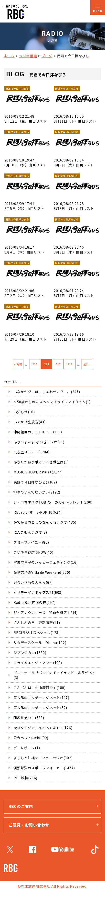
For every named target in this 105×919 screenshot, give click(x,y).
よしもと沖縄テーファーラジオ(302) (43, 757)
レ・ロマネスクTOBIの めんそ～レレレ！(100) (53, 502)
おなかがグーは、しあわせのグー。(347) (46, 391)
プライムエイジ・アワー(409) (37, 662)
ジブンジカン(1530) (29, 652)
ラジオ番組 (28, 55)
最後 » (87, 364)
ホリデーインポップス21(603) (38, 592)
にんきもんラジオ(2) (30, 532)
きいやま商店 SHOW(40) (33, 552)
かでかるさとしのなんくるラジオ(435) (44, 522)
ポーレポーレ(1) (26, 747)
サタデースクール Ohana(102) (39, 642)
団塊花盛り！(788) (28, 717)
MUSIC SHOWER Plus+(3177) (38, 472)
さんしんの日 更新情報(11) (36, 622)
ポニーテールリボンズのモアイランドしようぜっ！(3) (54, 675)
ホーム (9, 55)
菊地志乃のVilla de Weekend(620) (41, 572)
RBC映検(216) (25, 777)
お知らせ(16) (24, 411)
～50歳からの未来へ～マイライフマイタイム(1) (52, 401)
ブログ (47, 55)
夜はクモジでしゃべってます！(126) (42, 727)
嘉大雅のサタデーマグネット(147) (41, 697)
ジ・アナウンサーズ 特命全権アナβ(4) (45, 612)
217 (58, 364)
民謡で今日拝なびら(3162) (35, 482)
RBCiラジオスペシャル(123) (36, 632)
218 (70, 364)
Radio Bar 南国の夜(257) (34, 602)
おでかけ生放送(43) (29, 421)
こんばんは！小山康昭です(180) (39, 687)
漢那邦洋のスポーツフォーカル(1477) (44, 767)
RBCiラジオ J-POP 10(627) (37, 512)
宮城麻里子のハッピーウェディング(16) (45, 562)
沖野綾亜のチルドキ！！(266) (37, 431)
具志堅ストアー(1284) (31, 451)
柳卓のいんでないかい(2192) (36, 492)
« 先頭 (18, 364)
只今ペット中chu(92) (30, 737)
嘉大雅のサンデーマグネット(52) (40, 707)
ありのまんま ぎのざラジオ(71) (38, 441)
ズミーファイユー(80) (31, 542)
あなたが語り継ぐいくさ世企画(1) (41, 462)
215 (34, 364)
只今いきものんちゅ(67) (33, 582)
